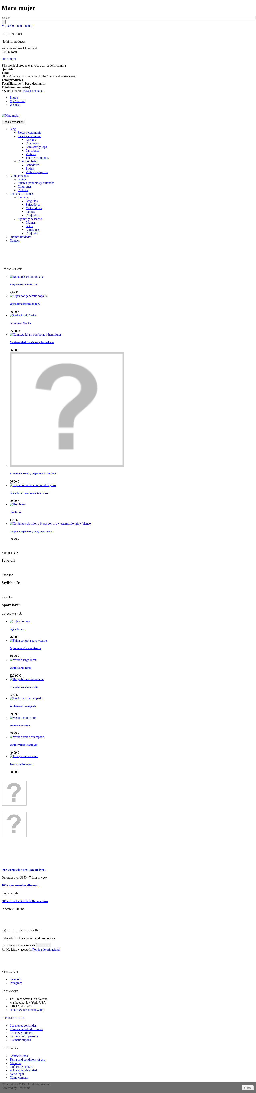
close (247, 1087)
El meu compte (13, 1018)
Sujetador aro (17, 629)
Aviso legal (17, 1074)
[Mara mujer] (10, 115)
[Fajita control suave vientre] (28, 640)
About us (15, 1063)
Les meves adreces (21, 1032)
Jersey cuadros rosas (21, 763)
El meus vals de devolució (26, 1029)
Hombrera (16, 512)
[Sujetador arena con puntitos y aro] (33, 485)
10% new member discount (20, 885)
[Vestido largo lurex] (23, 660)
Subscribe (43, 945)
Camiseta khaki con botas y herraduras (32, 342)
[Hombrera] (18, 504)
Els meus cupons (20, 1040)
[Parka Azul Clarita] (23, 315)
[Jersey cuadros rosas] (24, 756)
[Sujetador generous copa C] (28, 296)
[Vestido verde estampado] (27, 737)
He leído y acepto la (33, 949)
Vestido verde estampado (24, 744)
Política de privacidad (46, 949)
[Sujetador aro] (20, 621)
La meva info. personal (24, 1036)
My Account (17, 101)
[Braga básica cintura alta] (27, 276)
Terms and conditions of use (27, 1059)
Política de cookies (21, 1066)
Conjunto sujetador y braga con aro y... (31, 531)
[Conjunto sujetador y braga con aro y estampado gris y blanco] (50, 523)
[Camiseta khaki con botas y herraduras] (35, 334)
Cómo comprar (19, 1077)
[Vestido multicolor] (23, 717)
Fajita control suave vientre (25, 648)
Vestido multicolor (20, 725)
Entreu (14, 97)
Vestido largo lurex (20, 667)
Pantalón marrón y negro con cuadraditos (33, 473)
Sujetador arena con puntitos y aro (29, 492)
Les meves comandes (23, 1025)
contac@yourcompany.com (27, 1009)
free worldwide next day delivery (24, 869)
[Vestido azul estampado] (26, 698)
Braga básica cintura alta (24, 284)
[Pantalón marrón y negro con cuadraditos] (67, 465)
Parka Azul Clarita (20, 323)
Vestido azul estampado (23, 706)
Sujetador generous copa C (25, 303)
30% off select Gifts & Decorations (25, 901)
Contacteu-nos (19, 1056)
